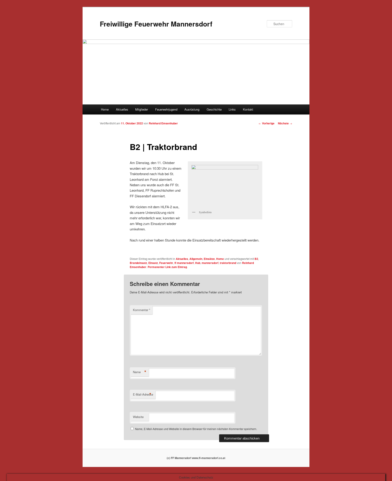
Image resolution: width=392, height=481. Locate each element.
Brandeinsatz (138, 263)
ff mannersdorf (184, 263)
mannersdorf (210, 263)
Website (138, 417)
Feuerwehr (166, 263)
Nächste (285, 123)
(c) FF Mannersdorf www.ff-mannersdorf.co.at (196, 458)
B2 (256, 259)
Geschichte (214, 109)
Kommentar (141, 310)
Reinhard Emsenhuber (163, 123)
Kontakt (248, 109)
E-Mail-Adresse (143, 394)
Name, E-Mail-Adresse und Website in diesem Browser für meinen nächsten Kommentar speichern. (196, 429)
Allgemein (195, 259)
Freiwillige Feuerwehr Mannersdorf (156, 24)
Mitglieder (141, 109)
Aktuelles (122, 109)
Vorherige (266, 123)
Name (139, 372)
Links (232, 109)
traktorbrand (228, 263)
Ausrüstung (191, 109)
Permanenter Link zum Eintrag (167, 267)
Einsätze (209, 259)
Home (105, 109)
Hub (197, 263)
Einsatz (153, 263)
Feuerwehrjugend (166, 109)
